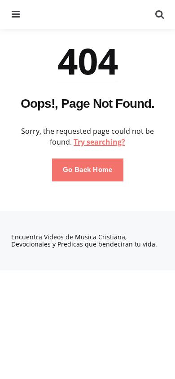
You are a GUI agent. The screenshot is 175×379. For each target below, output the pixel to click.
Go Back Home (88, 169)
